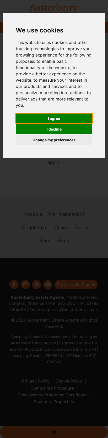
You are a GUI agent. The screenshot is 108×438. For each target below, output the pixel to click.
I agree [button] (54, 118)
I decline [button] (54, 129)
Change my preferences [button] (54, 140)
